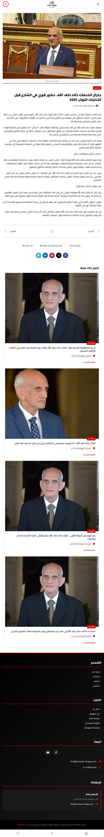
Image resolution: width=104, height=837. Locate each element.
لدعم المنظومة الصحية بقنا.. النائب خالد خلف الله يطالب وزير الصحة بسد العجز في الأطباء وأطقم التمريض (52, 349)
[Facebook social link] (65, 255)
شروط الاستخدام (92, 723)
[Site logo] (52, 4)
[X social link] (58, 255)
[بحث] (98, 4)
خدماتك (96, 676)
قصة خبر (91, 343)
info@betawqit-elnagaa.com (83, 761)
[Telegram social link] (38, 255)
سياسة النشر (94, 718)
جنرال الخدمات (75, 245)
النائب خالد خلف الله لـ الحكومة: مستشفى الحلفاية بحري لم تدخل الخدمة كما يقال (54, 443)
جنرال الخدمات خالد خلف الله (51, 245)
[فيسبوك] (56, 752)
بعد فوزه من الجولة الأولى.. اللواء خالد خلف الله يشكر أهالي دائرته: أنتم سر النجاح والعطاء (56, 537)
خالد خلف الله (27, 245)
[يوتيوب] (48, 752)
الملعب (96, 681)
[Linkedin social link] (45, 255)
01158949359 (90, 767)
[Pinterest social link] (52, 255)
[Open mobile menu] (5, 4)
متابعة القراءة (89, 362)
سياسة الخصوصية (92, 728)
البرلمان (97, 87)
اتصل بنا (96, 709)
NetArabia (21, 824)
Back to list (52, 231)
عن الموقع (95, 714)
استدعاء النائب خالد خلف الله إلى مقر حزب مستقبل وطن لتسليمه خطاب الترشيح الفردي (53, 631)
